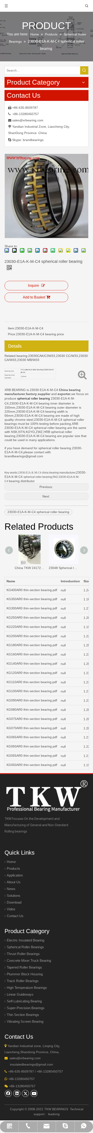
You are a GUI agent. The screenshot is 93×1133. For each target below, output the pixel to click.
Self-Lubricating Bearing (24, 1001)
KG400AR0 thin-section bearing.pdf (32, 590)
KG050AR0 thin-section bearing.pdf (32, 765)
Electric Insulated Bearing (25, 940)
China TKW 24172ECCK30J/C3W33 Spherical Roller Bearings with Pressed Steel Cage (29, 568)
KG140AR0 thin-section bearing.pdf (32, 663)
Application (15, 875)
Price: (12, 334)
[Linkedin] (17, 1093)
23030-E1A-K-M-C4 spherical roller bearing (38, 512)
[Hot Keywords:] (84, 70)
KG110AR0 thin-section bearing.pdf (32, 682)
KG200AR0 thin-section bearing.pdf (32, 636)
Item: (11, 328)
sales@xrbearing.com (27, 120)
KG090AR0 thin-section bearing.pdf (32, 700)
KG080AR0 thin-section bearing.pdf (32, 709)
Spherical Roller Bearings (25, 947)
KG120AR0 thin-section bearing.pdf (32, 673)
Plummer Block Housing (25, 974)
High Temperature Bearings (27, 988)
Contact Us (15, 916)
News (11, 889)
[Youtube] (34, 1093)
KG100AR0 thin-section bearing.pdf (32, 691)
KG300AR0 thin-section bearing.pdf (32, 608)
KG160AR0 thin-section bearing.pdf (32, 654)
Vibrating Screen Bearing (25, 1021)
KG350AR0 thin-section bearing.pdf (32, 599)
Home (11, 862)
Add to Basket (34, 297)
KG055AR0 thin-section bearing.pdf (32, 755)
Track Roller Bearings (23, 981)
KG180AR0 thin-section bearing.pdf (32, 645)
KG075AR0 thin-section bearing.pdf (32, 719)
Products (13, 868)
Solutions (13, 895)
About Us (14, 882)
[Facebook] (8, 1093)
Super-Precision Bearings (25, 1008)
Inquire (33, 285)
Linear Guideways (20, 994)
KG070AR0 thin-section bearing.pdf (32, 728)
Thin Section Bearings (23, 1015)
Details (15, 346)
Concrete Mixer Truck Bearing (29, 960)
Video (11, 909)
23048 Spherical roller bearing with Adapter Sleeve (63, 568)
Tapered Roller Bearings (24, 967)
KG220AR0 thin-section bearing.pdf (32, 627)
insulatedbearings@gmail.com (31, 1064)
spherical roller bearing (33, 398)
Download (14, 902)
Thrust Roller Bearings (23, 954)
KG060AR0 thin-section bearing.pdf (32, 746)
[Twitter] (25, 1093)
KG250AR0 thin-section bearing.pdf (32, 617)
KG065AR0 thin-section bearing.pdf (32, 737)
